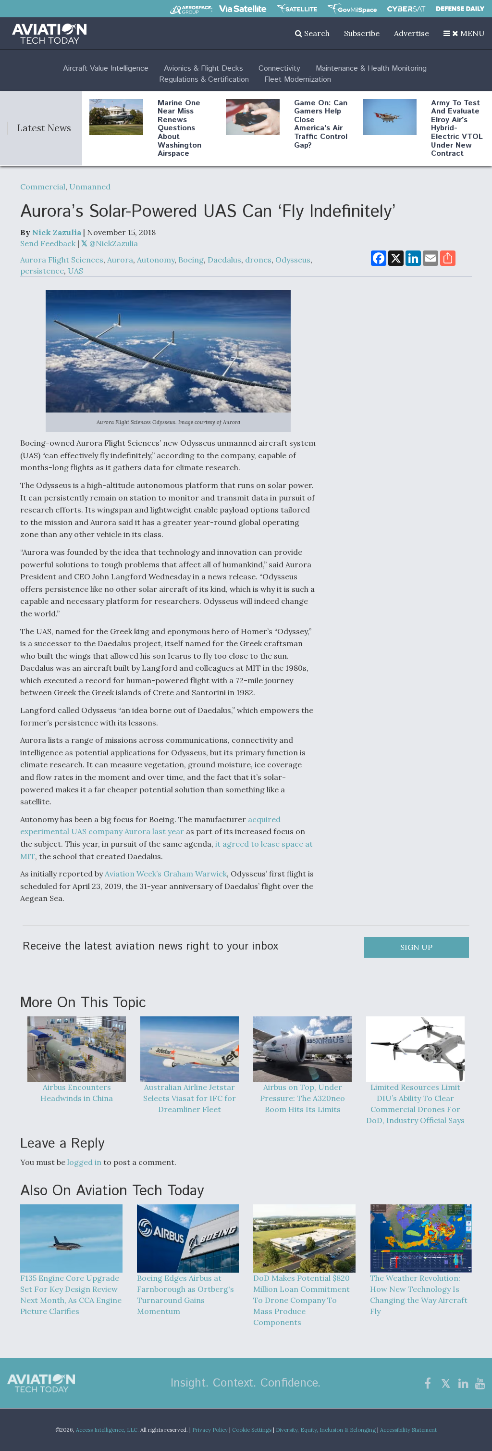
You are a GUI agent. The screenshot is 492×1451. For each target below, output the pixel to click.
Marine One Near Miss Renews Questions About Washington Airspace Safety (179, 133)
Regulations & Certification (204, 79)
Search (316, 33)
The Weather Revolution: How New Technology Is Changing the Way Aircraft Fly (418, 1294)
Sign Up (416, 947)
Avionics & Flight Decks (203, 68)
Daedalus (224, 259)
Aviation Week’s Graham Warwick (166, 873)
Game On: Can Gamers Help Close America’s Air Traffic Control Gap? (320, 124)
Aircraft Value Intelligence (105, 68)
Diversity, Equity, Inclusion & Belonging (326, 1429)
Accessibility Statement (408, 1429)
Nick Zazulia (56, 232)
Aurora (120, 259)
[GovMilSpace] (352, 8)
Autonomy (155, 259)
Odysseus (292, 259)
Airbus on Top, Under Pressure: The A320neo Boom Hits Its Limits (302, 1098)
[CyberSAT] (406, 9)
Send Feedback (47, 243)
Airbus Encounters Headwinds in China (76, 1092)
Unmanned (90, 186)
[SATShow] (297, 8)
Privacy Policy (210, 1429)
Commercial (42, 186)
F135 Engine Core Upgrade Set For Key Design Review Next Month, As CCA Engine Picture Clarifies (71, 1294)
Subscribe (362, 33)
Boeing (191, 259)
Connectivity (279, 68)
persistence (42, 270)
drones (258, 259)
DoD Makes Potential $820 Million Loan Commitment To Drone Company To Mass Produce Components (301, 1299)
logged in (84, 1162)
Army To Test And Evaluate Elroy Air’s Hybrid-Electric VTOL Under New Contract (457, 129)
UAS (75, 270)
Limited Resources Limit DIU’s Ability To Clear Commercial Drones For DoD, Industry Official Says (415, 1103)
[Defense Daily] (460, 8)
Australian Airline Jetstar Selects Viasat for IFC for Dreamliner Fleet (189, 1098)
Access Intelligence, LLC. (107, 1429)
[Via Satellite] (242, 8)
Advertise (411, 33)
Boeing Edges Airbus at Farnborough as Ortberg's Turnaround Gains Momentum (185, 1294)
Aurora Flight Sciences (61, 259)
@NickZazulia (112, 243)
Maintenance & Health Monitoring (371, 68)
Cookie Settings (251, 1429)
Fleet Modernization (297, 79)
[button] (464, 33)
